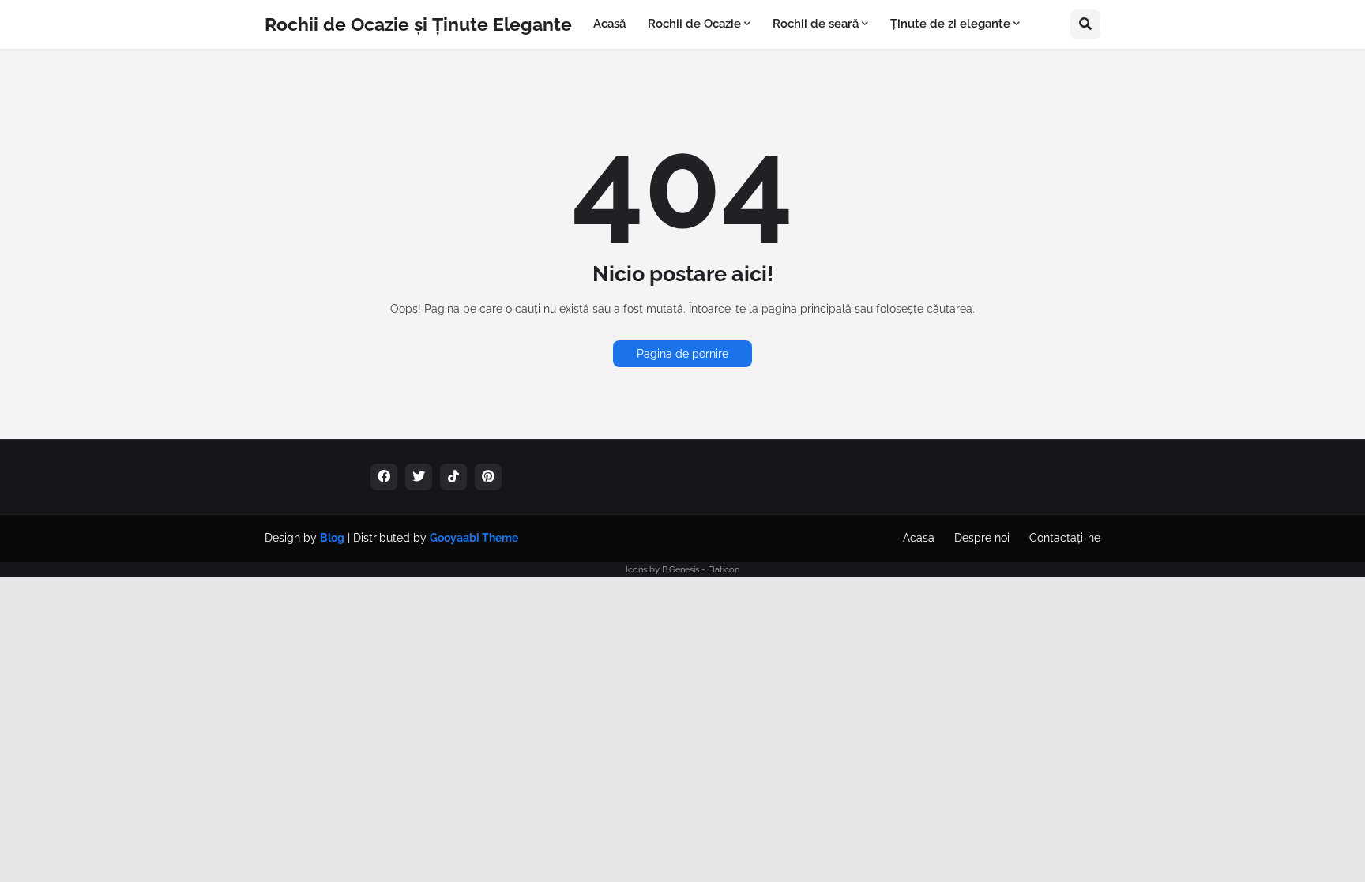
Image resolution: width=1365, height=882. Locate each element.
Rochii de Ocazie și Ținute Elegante (418, 24)
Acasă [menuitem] (609, 24)
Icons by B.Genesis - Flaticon (682, 570)
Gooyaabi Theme (474, 537)
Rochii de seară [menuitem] (816, 24)
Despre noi (982, 537)
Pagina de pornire (682, 353)
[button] (1085, 24)
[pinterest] (488, 477)
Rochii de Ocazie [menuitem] (694, 24)
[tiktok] (453, 477)
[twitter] (418, 477)
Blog (332, 537)
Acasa (918, 537)
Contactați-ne (1064, 537)
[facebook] (383, 477)
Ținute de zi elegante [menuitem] (950, 24)
